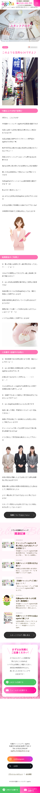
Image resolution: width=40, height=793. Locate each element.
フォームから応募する (18, 690)
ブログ (11, 39)
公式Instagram (19, 759)
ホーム (6, 39)
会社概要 (29, 774)
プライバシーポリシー (15, 774)
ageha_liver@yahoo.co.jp (20, 751)
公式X (16, 766)
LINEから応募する (16, 682)
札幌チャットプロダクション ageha (8, 3)
